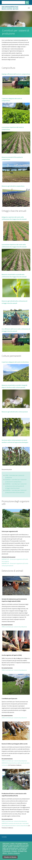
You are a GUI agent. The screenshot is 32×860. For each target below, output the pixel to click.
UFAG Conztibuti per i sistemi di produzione (14, 761)
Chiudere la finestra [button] (10, 857)
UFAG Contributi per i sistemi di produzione (14, 627)
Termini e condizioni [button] (14, 853)
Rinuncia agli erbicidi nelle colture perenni (15, 412)
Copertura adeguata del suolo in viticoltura (15, 362)
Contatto (4, 837)
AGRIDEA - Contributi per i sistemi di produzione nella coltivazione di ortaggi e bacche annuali (15, 486)
